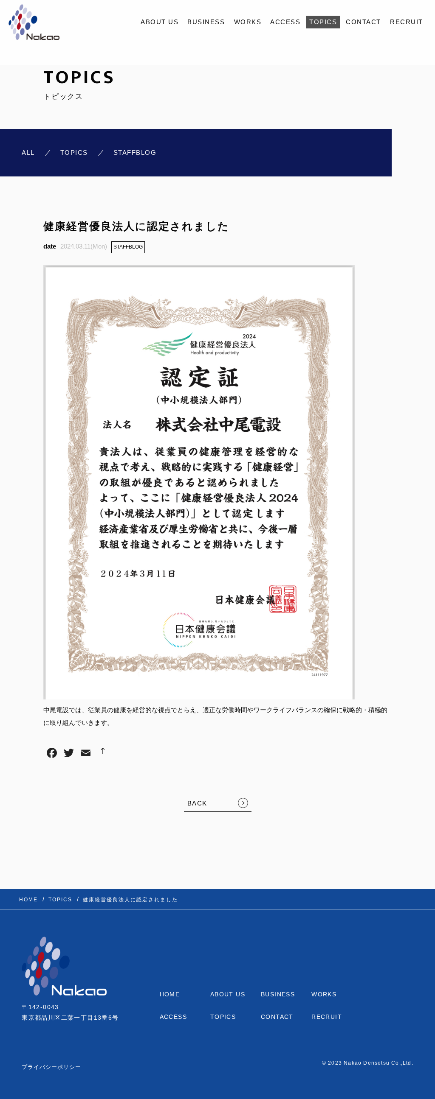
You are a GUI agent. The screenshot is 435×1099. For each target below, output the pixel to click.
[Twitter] (68, 754)
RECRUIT (406, 21)
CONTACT (363, 21)
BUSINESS (206, 21)
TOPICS (323, 21)
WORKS (248, 21)
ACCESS (285, 21)
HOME (170, 994)
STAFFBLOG (128, 247)
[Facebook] (51, 754)
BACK (197, 803)
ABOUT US (159, 21)
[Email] (85, 754)
